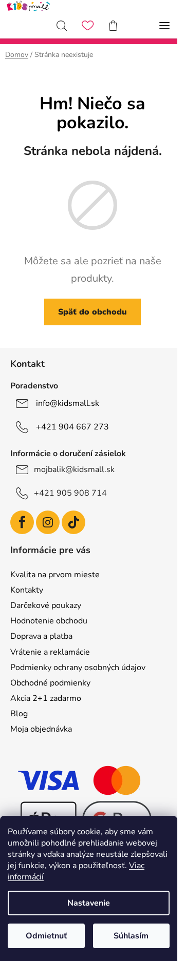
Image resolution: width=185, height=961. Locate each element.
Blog (19, 713)
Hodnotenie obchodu (48, 620)
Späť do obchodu (92, 312)
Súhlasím (131, 936)
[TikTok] (73, 522)
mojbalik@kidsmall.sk (74, 469)
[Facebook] (22, 522)
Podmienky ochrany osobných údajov (77, 667)
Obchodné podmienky (50, 683)
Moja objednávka (41, 729)
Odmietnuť (46, 936)
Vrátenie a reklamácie (50, 652)
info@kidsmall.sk (67, 402)
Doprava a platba (41, 636)
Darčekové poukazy (45, 605)
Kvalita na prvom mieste (55, 574)
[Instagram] (48, 522)
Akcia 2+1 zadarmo (45, 698)
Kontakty (26, 590)
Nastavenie (88, 903)
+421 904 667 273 (72, 426)
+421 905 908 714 (70, 493)
